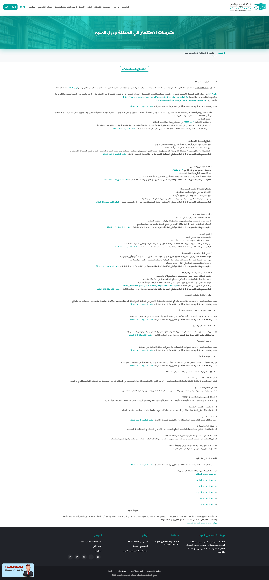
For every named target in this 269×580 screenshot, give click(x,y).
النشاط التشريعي (45, 7)
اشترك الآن (10, 7)
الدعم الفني (97, 546)
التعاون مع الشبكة (140, 546)
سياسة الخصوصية (154, 571)
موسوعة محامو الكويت (206, 486)
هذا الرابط (183, 97)
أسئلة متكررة (121, 571)
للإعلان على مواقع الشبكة (138, 541)
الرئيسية (125, 7)
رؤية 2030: (212, 94)
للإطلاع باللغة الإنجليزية (133, 68)
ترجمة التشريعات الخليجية (66, 7)
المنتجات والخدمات (102, 7)
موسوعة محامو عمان (207, 498)
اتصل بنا (32, 7)
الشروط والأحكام (137, 571)
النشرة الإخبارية (85, 7)
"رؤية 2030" (73, 87)
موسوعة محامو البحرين (206, 492)
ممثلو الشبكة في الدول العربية (135, 550)
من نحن (116, 7)
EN (21, 7)
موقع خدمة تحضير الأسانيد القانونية (201, 523)
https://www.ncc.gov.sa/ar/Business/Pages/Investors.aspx (150, 285)
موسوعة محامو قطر (207, 504)
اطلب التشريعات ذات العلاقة (141, 106)
